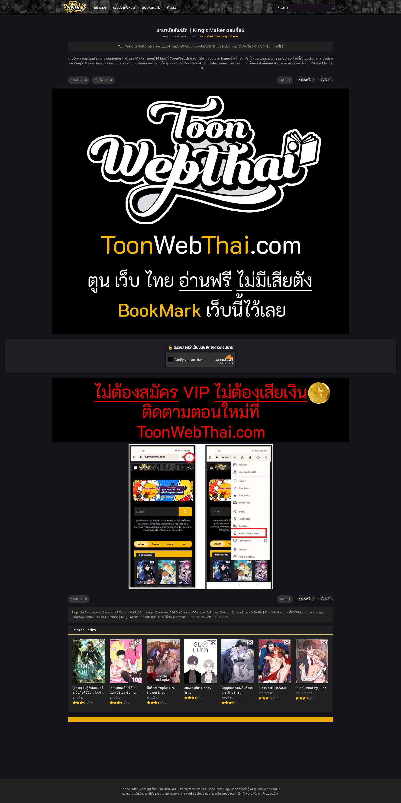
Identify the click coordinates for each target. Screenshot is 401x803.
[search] (333, 8)
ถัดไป (324, 79)
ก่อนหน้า (306, 79)
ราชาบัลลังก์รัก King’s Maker (220, 36)
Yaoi (189, 794)
